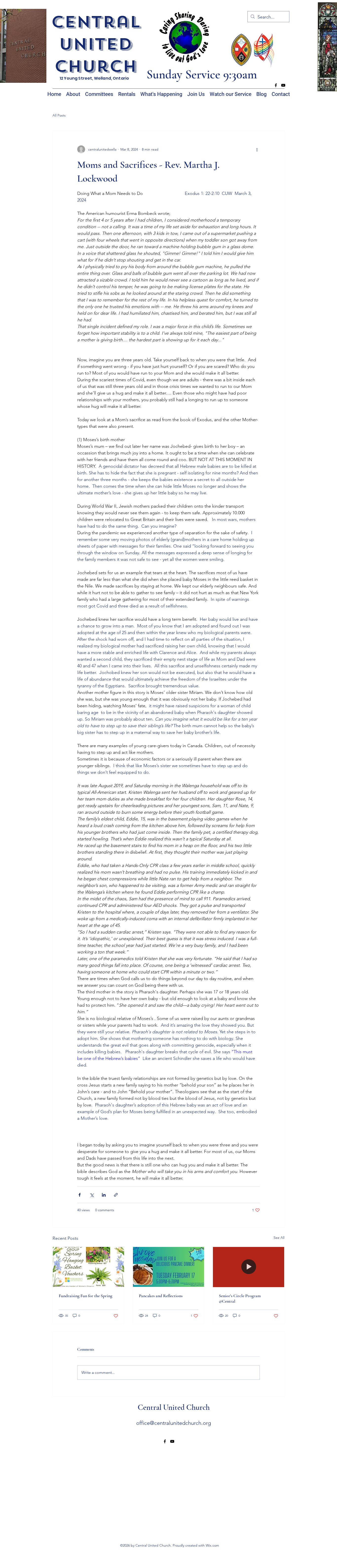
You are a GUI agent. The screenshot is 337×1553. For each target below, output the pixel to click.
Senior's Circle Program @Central (240, 1298)
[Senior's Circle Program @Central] (248, 1267)
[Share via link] (115, 1194)
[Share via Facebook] (79, 1194)
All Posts (59, 115)
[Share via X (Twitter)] (91, 1194)
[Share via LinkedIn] (103, 1194)
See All (279, 1237)
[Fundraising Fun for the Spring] (88, 1267)
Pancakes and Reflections (161, 1295)
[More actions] (257, 149)
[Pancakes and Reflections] (168, 1267)
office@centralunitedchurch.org (173, 1423)
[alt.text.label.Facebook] (275, 85)
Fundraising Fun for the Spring (85, 1295)
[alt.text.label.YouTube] (283, 85)
